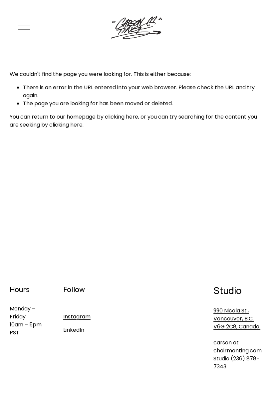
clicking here (121, 117)
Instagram (77, 316)
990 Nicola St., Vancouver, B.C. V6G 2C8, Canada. (236, 318)
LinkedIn (73, 330)
